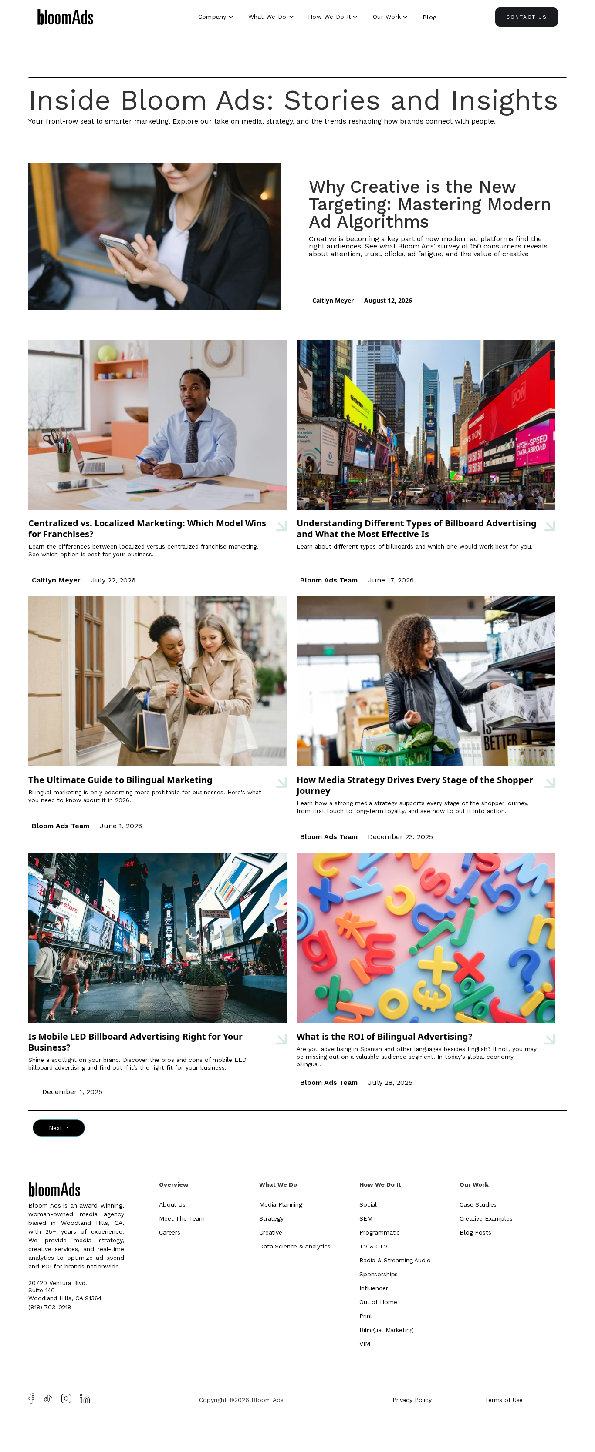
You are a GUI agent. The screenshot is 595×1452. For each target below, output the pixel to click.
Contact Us (526, 17)
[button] (217, 16)
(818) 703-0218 (49, 1307)
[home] (65, 18)
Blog (429, 16)
